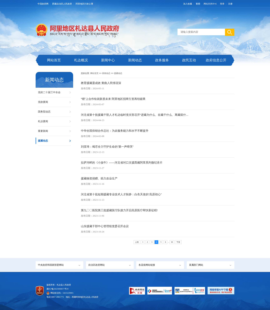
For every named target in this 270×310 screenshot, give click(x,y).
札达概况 (81, 60)
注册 (230, 4)
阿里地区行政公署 (84, 4)
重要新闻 (43, 131)
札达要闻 (43, 121)
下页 (178, 242)
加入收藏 (187, 4)
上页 (137, 242)
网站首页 (54, 60)
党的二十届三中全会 (49, 92)
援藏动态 (43, 140)
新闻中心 (108, 60)
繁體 (198, 4)
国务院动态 (44, 111)
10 (172, 242)
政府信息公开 (216, 60)
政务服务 (162, 60)
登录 (222, 4)
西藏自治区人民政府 (62, 4)
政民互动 (189, 60)
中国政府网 (43, 4)
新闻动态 (135, 60)
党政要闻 (43, 102)
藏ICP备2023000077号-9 (57, 289)
